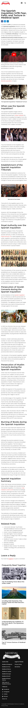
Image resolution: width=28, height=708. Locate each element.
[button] (21, 3)
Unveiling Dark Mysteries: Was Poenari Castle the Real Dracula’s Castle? (13, 602)
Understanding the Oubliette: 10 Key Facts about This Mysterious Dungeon (13, 623)
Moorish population (6, 81)
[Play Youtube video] (14, 54)
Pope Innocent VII (6, 236)
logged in (10, 559)
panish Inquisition (20, 295)
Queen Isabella (19, 115)
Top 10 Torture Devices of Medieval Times (13, 643)
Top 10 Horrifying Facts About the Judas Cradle (13, 582)
